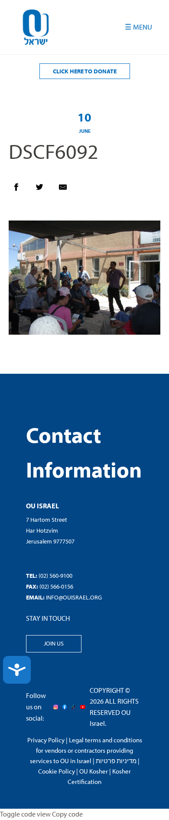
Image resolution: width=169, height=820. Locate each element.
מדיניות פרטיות (116, 761)
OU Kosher (93, 771)
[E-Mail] (67, 189)
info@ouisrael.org (74, 597)
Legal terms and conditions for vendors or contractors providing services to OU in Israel (86, 750)
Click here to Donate (85, 71)
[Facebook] (20, 189)
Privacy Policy (46, 740)
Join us (54, 643)
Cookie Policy (56, 771)
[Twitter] (43, 189)
